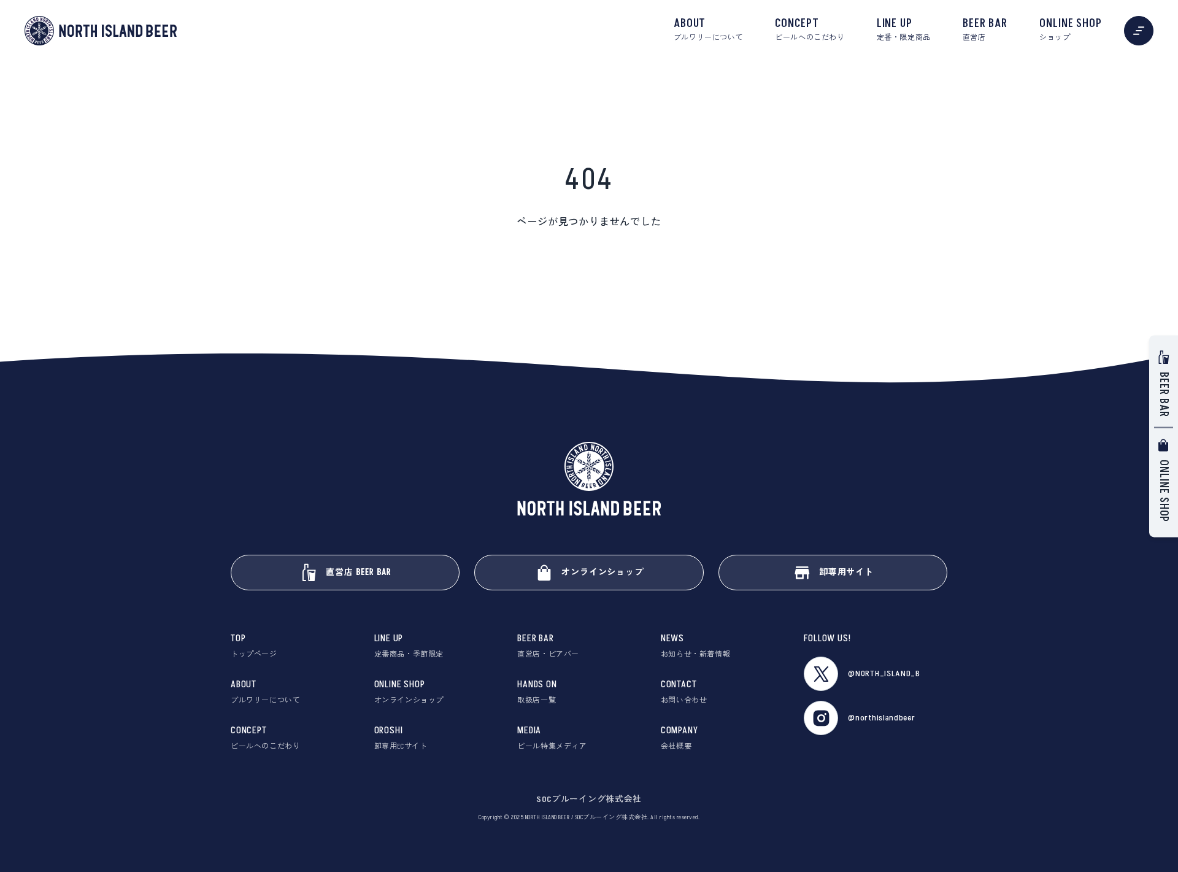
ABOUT (708, 29)
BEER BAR (985, 29)
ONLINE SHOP (1070, 29)
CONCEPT (809, 29)
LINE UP (904, 29)
